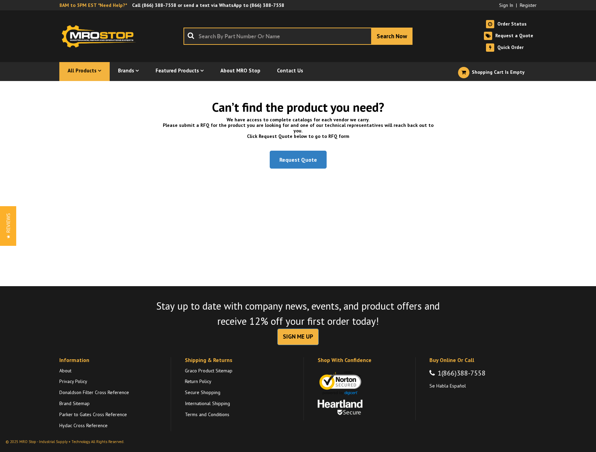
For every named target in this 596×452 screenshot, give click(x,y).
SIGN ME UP (298, 336)
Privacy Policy (73, 381)
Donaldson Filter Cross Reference (94, 392)
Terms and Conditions (207, 414)
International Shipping (207, 403)
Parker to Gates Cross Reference (93, 414)
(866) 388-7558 (159, 5)
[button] (8, 226)
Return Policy (198, 381)
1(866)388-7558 (462, 373)
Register (528, 5)
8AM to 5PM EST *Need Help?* (93, 5)
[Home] (100, 36)
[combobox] (298, 36)
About (65, 371)
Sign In (506, 5)
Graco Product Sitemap (208, 371)
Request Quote (298, 159)
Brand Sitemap (74, 403)
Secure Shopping (202, 392)
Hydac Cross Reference (83, 425)
